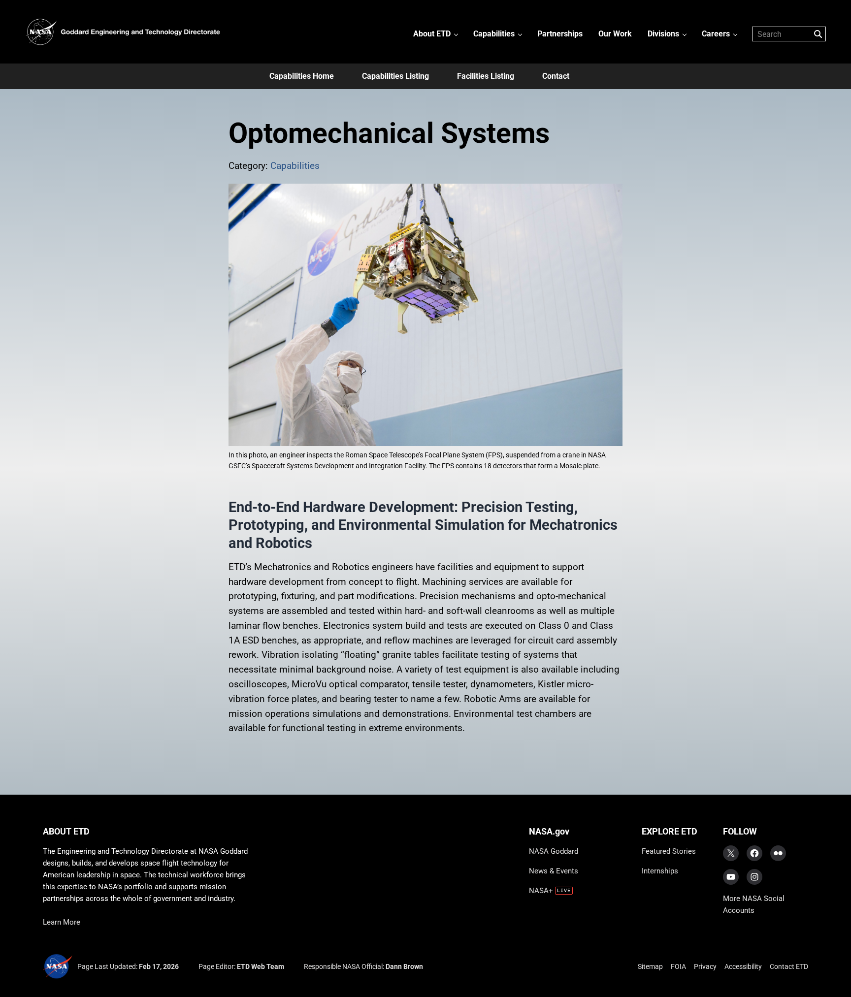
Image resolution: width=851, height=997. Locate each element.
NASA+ (541, 890)
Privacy (705, 966)
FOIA (678, 966)
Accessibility (743, 966)
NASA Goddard (553, 851)
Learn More (61, 922)
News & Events (553, 871)
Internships (660, 871)
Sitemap (650, 966)
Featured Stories (669, 851)
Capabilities (295, 166)
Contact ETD (789, 966)
